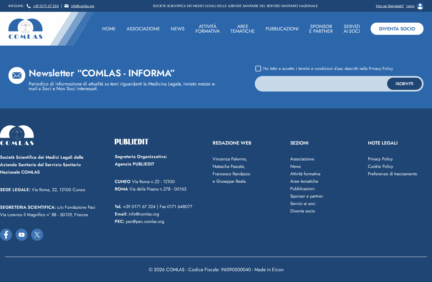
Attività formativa (305, 174)
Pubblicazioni (302, 188)
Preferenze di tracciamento (392, 174)
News (295, 166)
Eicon (278, 269)
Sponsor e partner (306, 196)
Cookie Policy (380, 166)
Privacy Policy (381, 69)
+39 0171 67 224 (46, 6)
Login (410, 6)
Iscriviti (404, 84)
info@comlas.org (82, 6)
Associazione (302, 159)
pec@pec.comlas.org (139, 221)
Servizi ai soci (302, 203)
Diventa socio (397, 28)
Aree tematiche (304, 181)
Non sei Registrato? (390, 6)
